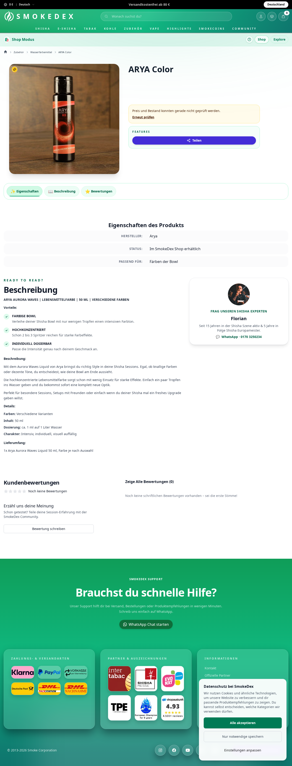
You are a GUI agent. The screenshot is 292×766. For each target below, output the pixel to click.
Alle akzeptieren (243, 723)
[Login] (261, 16)
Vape (155, 28)
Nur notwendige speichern (242, 736)
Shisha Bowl (45, 321)
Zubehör (133, 28)
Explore (279, 39)
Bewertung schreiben (48, 529)
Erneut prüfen (143, 117)
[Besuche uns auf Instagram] (160, 750)
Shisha (42, 28)
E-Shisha (67, 28)
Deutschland (276, 4)
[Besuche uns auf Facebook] (174, 750)
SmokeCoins (212, 28)
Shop (262, 39)
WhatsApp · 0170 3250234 (239, 337)
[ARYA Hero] (64, 119)
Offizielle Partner (217, 675)
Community (244, 28)
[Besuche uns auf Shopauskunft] (172, 707)
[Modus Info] (249, 39)
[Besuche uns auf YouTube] (187, 750)
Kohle (110, 28)
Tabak (90, 28)
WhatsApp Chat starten (149, 624)
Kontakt (210, 668)
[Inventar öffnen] (271, 16)
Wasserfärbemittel (41, 52)
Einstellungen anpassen (242, 750)
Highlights (179, 28)
